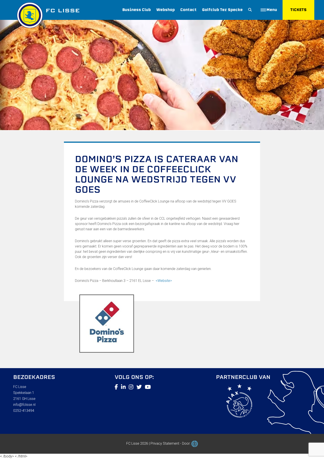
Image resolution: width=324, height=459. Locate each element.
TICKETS (298, 9)
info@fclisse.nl (24, 405)
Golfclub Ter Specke (222, 9)
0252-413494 (23, 410)
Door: (186, 443)
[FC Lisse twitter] (139, 387)
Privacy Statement (165, 443)
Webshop (165, 9)
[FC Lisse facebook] (116, 387)
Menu (271, 9)
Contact (188, 9)
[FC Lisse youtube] (148, 387)
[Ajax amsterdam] (234, 402)
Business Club (136, 9)
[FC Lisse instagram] (131, 387)
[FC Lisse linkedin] (123, 387)
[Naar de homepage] (46, 14)
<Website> (164, 281)
